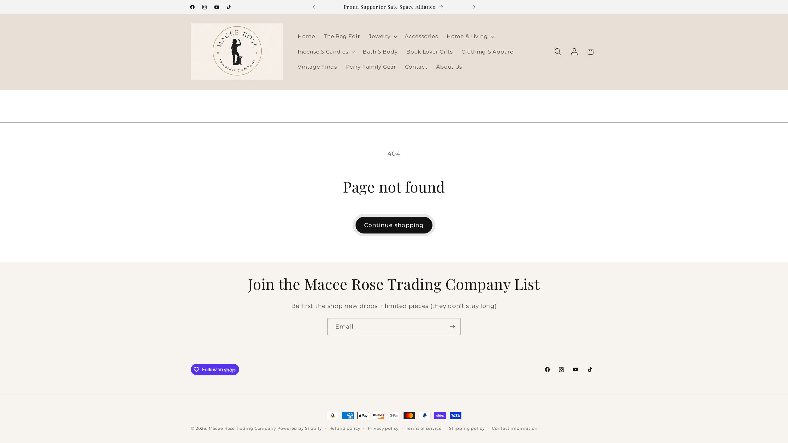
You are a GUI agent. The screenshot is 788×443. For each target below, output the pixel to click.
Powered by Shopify (299, 428)
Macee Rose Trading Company (242, 428)
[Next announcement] (474, 7)
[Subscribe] (452, 326)
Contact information (514, 428)
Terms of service (423, 428)
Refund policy (344, 428)
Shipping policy (467, 428)
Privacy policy (383, 428)
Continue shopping (394, 225)
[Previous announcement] (314, 7)
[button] (382, 36)
